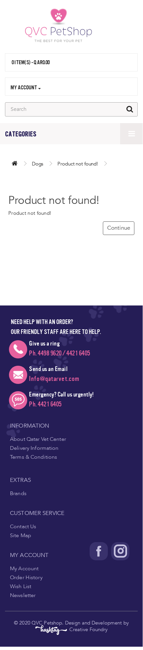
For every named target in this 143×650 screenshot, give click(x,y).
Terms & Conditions (33, 457)
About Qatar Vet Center (38, 439)
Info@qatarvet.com (54, 379)
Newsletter (23, 595)
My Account (24, 568)
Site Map (20, 535)
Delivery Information (34, 448)
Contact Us (23, 526)
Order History (26, 577)
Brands (18, 493)
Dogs (37, 164)
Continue (118, 228)
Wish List (20, 586)
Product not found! (77, 164)
